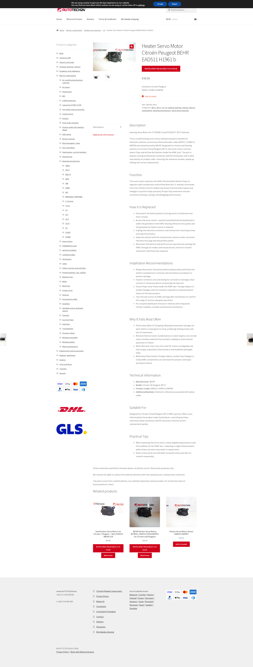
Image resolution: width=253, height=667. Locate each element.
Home (59, 19)
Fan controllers (68, 148)
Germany (149, 598)
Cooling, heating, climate (177, 107)
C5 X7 (67, 223)
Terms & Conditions (107, 19)
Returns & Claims (74, 19)
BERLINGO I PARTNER (73, 197)
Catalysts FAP (65, 58)
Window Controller (69, 337)
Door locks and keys (70, 123)
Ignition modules (69, 250)
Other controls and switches (74, 268)
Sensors (65, 295)
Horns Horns (67, 241)
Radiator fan (67, 277)
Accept (160, 4)
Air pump (66, 87)
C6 (66, 228)
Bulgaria (133, 594)
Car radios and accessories (73, 109)
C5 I (66, 214)
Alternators (67, 92)
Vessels (62, 373)
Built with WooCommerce (82, 652)
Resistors (66, 286)
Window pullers (68, 342)
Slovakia (133, 608)
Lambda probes (68, 255)
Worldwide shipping (130, 19)
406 (66, 183)
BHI (63, 96)
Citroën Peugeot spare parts (109, 591)
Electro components (74, 30)
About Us (100, 601)
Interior (62, 360)
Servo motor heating (180, 110)
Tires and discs (65, 364)
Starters (65, 315)
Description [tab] (98, 127)
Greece (150, 594)
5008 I (67, 188)
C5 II (67, 219)
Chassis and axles (66, 62)
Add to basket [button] (181, 544)
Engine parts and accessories (71, 351)
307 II (153, 107)
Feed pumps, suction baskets (74, 152)
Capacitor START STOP (71, 105)
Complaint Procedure (106, 611)
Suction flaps (68, 320)
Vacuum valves (68, 333)
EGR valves (66, 134)
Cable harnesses (69, 100)
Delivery (90, 19)
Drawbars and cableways (69, 71)
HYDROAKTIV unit (69, 246)
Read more (108, 555)
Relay (64, 281)
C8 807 (67, 232)
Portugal (149, 601)
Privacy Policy (102, 596)
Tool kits (63, 369)
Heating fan (67, 156)
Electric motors (68, 139)
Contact (100, 616)
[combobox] (181, 10)
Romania (134, 605)
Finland (133, 598)
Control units (67, 114)
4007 (67, 179)
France (141, 598)
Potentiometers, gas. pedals (74, 272)
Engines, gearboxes (67, 355)
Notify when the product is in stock (161, 68)
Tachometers (67, 328)
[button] (132, 46)
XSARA (68, 237)
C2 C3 (67, 206)
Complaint (101, 606)
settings (141, 5)
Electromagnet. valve (71, 143)
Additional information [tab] (103, 134)
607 (66, 192)
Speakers (66, 304)
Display (65, 118)
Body (61, 53)
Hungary (133, 601)
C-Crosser (69, 201)
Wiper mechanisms (70, 346)
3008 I (67, 165)
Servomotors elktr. (70, 299)
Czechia (142, 594)
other (64, 263)
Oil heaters (66, 259)
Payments (100, 626)
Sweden (149, 605)
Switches (66, 324)
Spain (141, 605)
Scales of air (67, 290)
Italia (141, 601)
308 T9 (68, 174)
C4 (104, 30)
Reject (174, 4)
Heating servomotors (92, 30)
